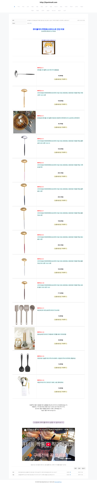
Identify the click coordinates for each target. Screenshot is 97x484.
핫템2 (37, 10)
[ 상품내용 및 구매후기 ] (60, 79)
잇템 (37, 6)
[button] (28, 23)
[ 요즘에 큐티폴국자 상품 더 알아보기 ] (48, 422)
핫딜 (32, 6)
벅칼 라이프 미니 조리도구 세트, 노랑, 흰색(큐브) (50, 382)
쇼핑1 (64, 10)
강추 (46, 6)
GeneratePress (58, 482)
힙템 (51, 6)
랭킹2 (59, 10)
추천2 (71, 6)
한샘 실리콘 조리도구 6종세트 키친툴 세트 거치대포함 (51, 334)
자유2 (66, 6)
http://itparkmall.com (48, 2)
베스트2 (54, 10)
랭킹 (61, 6)
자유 (19, 6)
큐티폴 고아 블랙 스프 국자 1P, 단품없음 (48, 70)
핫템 (42, 6)
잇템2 (32, 10)
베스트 (56, 6)
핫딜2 (81, 6)
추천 (23, 6)
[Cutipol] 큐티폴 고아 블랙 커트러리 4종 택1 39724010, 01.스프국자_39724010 (58, 118)
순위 (28, 6)
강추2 (43, 10)
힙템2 (48, 10)
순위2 (76, 6)
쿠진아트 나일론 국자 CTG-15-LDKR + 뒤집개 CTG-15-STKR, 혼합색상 (56, 358)
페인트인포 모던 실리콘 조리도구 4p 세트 (48, 310)
